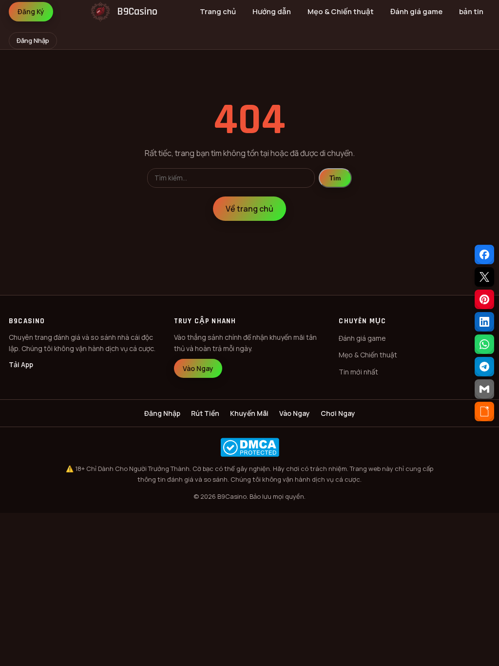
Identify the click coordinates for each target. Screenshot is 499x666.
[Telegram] (484, 366)
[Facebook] (484, 254)
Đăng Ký (31, 11)
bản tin (471, 11)
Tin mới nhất (358, 371)
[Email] (484, 389)
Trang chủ (218, 11)
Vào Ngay (198, 368)
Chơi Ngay (338, 413)
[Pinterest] (484, 299)
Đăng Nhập (33, 40)
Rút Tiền (205, 413)
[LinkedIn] (484, 322)
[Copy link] (484, 411)
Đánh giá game (416, 11)
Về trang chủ (249, 208)
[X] (484, 277)
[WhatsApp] (484, 344)
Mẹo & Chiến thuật (340, 11)
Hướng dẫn (271, 11)
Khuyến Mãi (249, 413)
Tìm (335, 178)
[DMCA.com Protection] (249, 447)
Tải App (21, 364)
